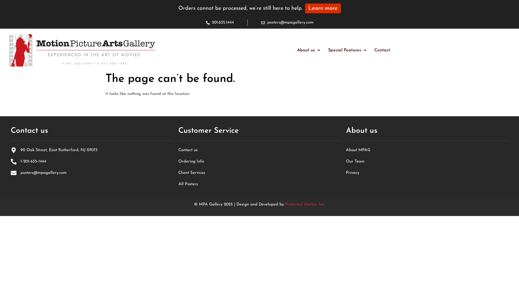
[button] (308, 50)
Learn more (323, 8)
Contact (382, 50)
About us (306, 50)
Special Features (344, 50)
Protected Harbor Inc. (305, 205)
